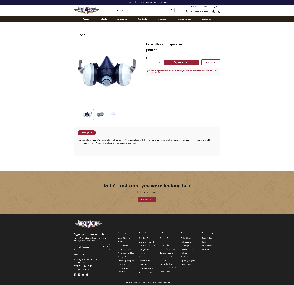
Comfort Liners (165, 245)
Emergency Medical (146, 242)
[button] (218, 11)
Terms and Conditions (126, 253)
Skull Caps (185, 246)
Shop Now (163, 2)
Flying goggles (186, 264)
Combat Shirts (144, 261)
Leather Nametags (125, 264)
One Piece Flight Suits (147, 238)
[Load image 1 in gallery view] (87, 114)
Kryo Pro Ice (206, 249)
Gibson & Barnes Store (145, 282)
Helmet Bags (186, 242)
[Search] (171, 10)
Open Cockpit (165, 272)
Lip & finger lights (188, 261)
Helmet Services (166, 264)
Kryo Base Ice (207, 246)
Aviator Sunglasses (146, 272)
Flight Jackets (144, 249)
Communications (166, 253)
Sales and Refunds (125, 249)
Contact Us (147, 199)
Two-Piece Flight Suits (147, 246)
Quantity (149, 58)
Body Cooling (207, 238)
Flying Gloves (144, 264)
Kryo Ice (205, 242)
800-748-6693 (80, 262)
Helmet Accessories (167, 249)
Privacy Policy (123, 257)
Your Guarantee (124, 245)
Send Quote (210, 62)
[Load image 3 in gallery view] (113, 114)
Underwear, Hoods (146, 268)
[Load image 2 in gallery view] (100, 114)
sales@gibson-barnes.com (85, 259)
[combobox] (144, 10)
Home (76, 35)
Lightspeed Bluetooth (168, 268)
